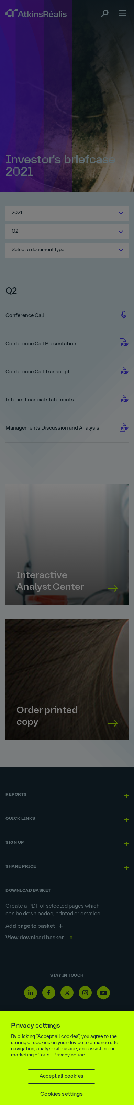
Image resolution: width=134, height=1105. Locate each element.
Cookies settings (61, 1094)
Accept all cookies (61, 1076)
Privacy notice (69, 1055)
